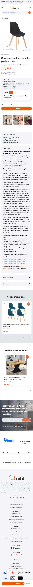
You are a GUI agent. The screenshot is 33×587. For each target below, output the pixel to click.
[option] (16, 2)
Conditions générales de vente (16, 519)
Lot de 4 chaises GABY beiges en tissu (14, 261)
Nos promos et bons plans (16, 504)
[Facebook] (11, 554)
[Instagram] (16, 554)
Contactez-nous (16, 513)
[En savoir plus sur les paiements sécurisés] (5, 572)
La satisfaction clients (16, 532)
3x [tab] (11, 92)
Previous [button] (24, 337)
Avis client (6, 284)
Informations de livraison (16, 522)
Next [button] (31, 337)
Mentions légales (16, 559)
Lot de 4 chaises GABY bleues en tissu (14, 263)
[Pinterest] (21, 554)
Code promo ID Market (16, 507)
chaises (16, 156)
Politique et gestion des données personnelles (16, 538)
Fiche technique (8, 277)
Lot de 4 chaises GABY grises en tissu (14, 259)
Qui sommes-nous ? (16, 528)
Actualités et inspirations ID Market (16, 498)
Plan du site (16, 563)
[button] (26, 7)
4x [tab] (15, 92)
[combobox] (16, 12)
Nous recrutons (16, 535)
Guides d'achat (16, 501)
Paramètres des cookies (16, 541)
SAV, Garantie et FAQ (16, 516)
